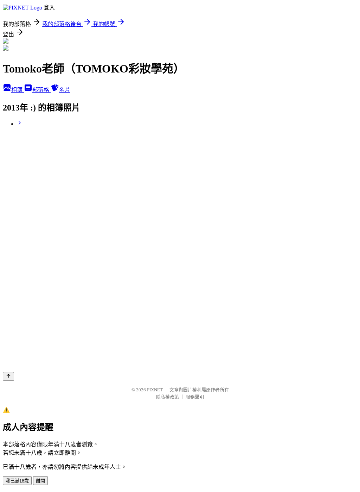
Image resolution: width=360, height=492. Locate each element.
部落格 (41, 90)
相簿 (17, 90)
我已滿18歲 (17, 481)
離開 (40, 481)
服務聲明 (195, 396)
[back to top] (8, 376)
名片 (64, 90)
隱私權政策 (167, 396)
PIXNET (155, 389)
